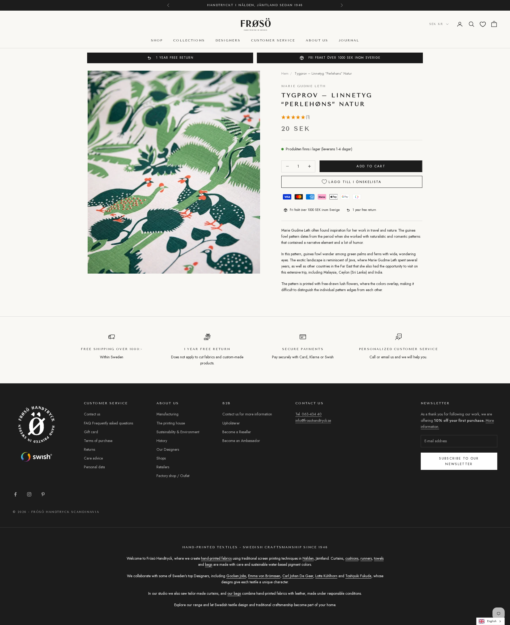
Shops (161, 458)
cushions (351, 558)
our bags (234, 593)
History (161, 440)
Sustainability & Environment (177, 432)
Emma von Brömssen (264, 576)
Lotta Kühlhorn (326, 576)
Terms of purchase (98, 440)
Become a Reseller (236, 432)
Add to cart (370, 166)
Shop (157, 40)
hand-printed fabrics (216, 558)
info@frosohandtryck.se (313, 420)
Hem (284, 73)
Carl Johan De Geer (297, 576)
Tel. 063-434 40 (308, 414)
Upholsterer (231, 423)
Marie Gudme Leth (303, 86)
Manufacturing (167, 414)
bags (208, 564)
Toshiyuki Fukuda (358, 576)
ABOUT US (317, 40)
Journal (349, 40)
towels (379, 558)
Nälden (308, 558)
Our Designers (167, 449)
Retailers (162, 467)
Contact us (92, 414)
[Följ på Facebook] (15, 494)
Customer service (273, 40)
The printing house (170, 423)
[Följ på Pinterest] (43, 494)
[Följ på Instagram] (29, 494)
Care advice (93, 458)
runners (366, 558)
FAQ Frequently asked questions (108, 423)
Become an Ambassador (241, 440)
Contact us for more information (247, 414)
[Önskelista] (483, 24)
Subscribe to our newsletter (459, 461)
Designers (227, 40)
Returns (89, 449)
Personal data (94, 467)
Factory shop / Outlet (172, 475)
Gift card (91, 432)
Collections (189, 40)
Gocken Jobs (236, 576)
